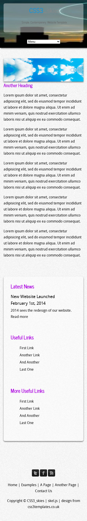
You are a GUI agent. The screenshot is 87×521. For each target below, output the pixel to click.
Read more (19, 317)
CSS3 (44, 10)
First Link (27, 348)
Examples (28, 485)
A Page (45, 485)
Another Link (30, 355)
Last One (27, 370)
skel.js (53, 501)
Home (12, 485)
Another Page (65, 485)
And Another (29, 362)
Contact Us (43, 491)
